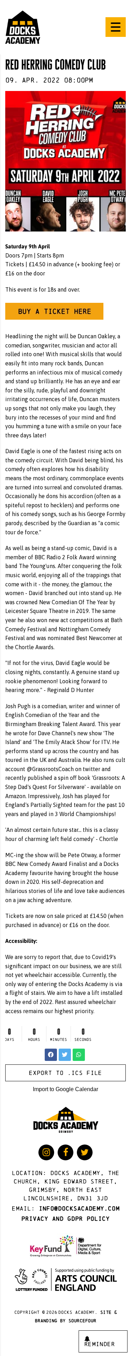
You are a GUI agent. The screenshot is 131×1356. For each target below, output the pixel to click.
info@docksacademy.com (79, 1208)
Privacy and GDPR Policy (65, 1218)
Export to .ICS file (65, 1072)
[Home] (22, 27)
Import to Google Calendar (65, 1089)
